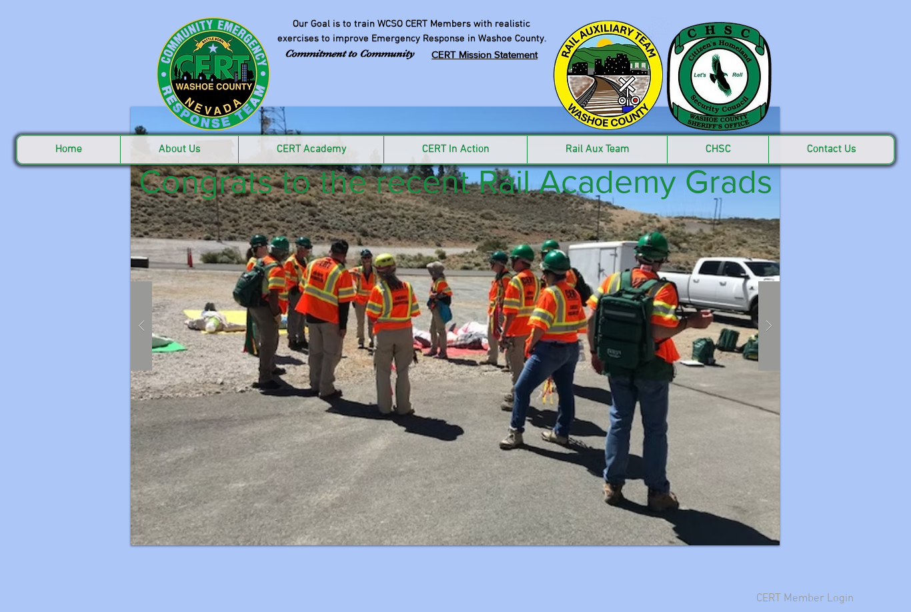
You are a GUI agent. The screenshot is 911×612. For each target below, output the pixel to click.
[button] (455, 326)
